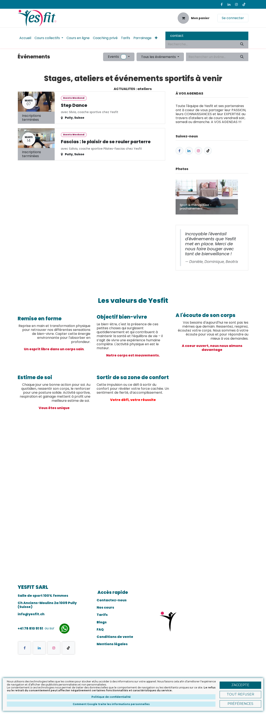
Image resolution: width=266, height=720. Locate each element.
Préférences (240, 704)
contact (176, 35)
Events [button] (116, 56)
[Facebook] (221, 4)
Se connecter (233, 18)
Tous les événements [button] (159, 56)
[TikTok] (244, 4)
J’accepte (240, 685)
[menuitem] (25, 38)
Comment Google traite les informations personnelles (111, 703)
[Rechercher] (242, 44)
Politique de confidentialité (111, 696)
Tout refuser (240, 694)
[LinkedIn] (229, 4)
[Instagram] (236, 4)
